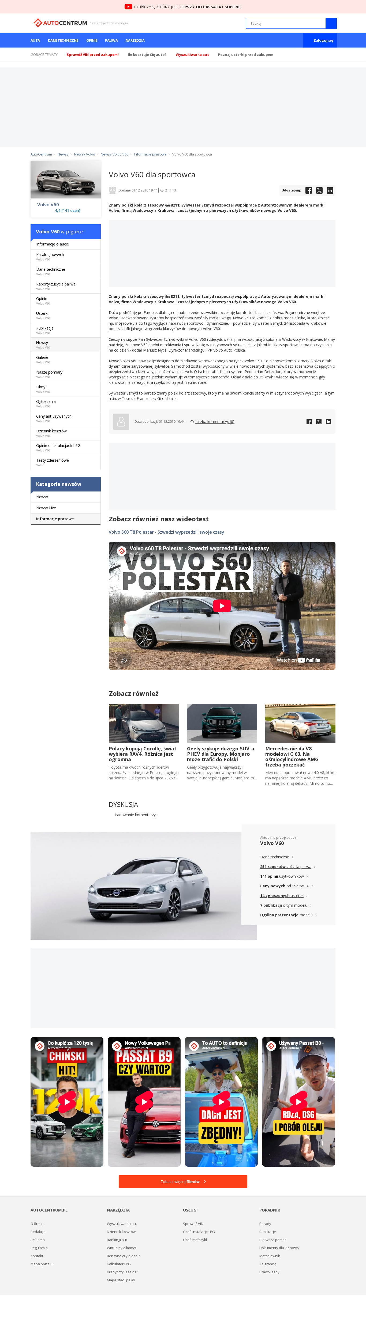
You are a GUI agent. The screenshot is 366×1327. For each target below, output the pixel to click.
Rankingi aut (117, 1239)
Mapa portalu (42, 1263)
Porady (265, 1223)
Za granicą (267, 1263)
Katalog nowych (50, 256)
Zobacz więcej (180, 1181)
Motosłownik (269, 1255)
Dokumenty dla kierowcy (279, 1247)
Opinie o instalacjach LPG (58, 447)
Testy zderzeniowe (52, 462)
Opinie (91, 40)
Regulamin (39, 1247)
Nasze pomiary (49, 374)
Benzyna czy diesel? (123, 1255)
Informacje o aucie (52, 244)
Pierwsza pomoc (272, 1239)
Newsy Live (46, 507)
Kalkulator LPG (119, 1263)
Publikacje (45, 330)
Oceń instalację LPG (199, 1231)
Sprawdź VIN (193, 1223)
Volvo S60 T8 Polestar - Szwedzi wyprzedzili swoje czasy (166, 532)
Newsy (43, 344)
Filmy (43, 389)
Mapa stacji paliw (121, 1280)
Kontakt (37, 1255)
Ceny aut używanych (54, 418)
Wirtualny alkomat (121, 1247)
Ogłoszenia (46, 403)
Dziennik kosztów (51, 433)
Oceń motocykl (195, 1239)
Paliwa (111, 40)
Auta (35, 40)
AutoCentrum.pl (60, 22)
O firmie (37, 1223)
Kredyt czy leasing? (122, 1272)
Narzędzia (135, 40)
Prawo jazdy (269, 1272)
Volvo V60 (48, 204)
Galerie (43, 359)
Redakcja (38, 1231)
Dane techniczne (63, 40)
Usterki (43, 315)
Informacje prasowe (55, 518)
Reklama (38, 1239)
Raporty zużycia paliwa (56, 286)
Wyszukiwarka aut (122, 1223)
